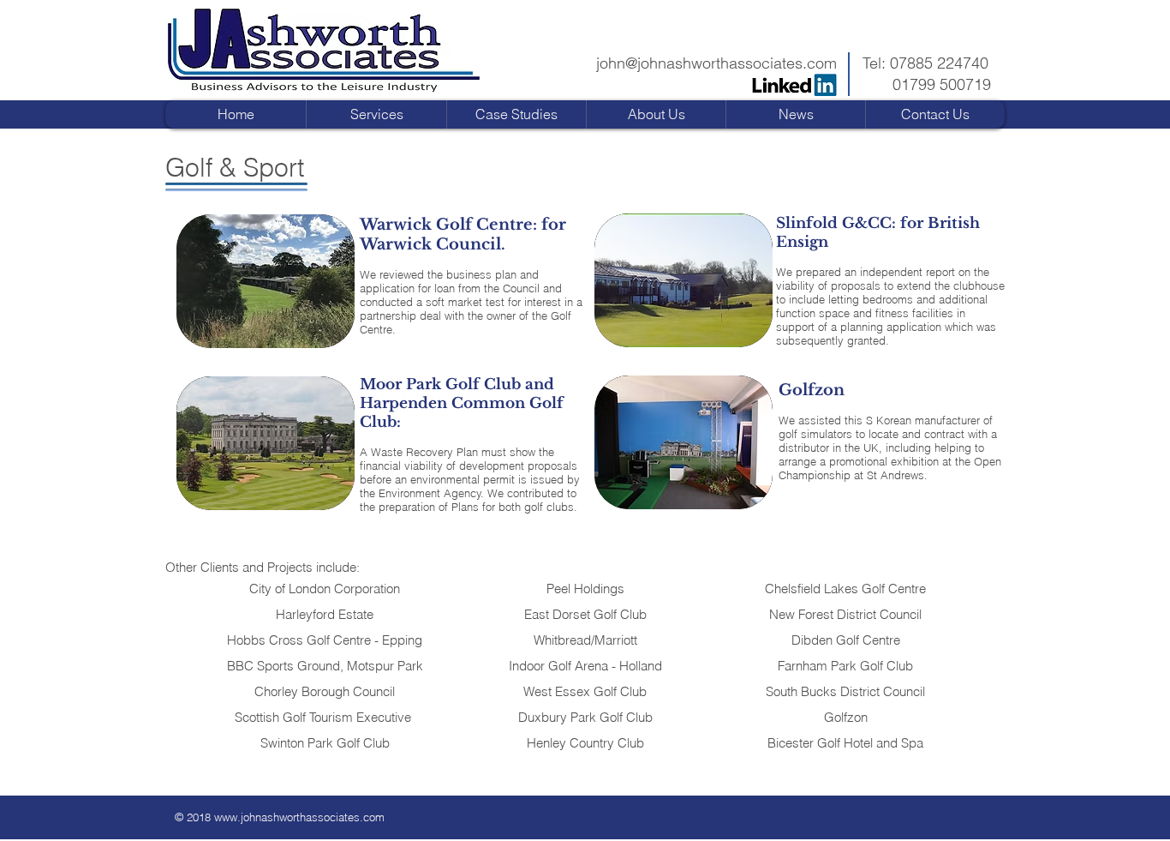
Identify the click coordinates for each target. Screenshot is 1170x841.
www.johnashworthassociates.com (299, 817)
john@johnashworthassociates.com (716, 63)
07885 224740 (939, 63)
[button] (516, 114)
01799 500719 (941, 84)
